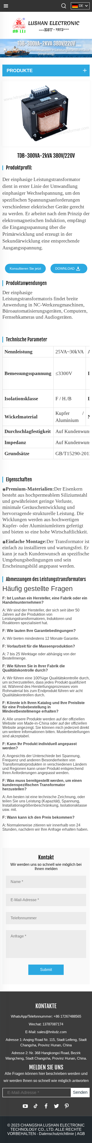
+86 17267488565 (67, 1016)
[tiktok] (35, 1106)
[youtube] (25, 1106)
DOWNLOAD (65, 268)
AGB (81, 1134)
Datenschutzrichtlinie (56, 1134)
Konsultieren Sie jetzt (25, 268)
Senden (80, 1092)
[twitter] (56, 1106)
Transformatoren (38, 50)
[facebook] (46, 1106)
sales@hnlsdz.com (52, 1032)
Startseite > (17, 50)
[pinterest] (67, 1106)
